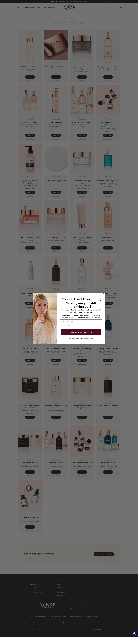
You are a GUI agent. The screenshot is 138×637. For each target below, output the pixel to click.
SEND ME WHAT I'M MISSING (81, 332)
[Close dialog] (103, 294)
